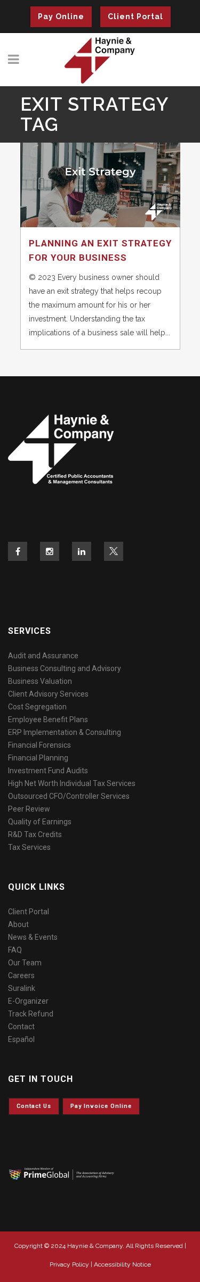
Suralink (21, 988)
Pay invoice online (101, 1106)
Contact (21, 1026)
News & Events (33, 937)
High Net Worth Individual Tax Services (71, 783)
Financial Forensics (39, 745)
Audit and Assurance (43, 655)
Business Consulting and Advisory (64, 668)
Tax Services (29, 847)
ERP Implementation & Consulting (64, 732)
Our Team (25, 962)
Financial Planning (38, 758)
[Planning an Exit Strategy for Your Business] (100, 185)
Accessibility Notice (122, 1264)
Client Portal (135, 16)
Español (21, 1039)
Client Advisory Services (48, 694)
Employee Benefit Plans (48, 719)
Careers (21, 975)
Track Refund (30, 1014)
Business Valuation (40, 681)
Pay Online (61, 16)
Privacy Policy (69, 1264)
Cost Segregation (37, 706)
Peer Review (29, 809)
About (18, 924)
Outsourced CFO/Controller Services (69, 796)
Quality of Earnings (39, 821)
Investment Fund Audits (48, 770)
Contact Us (34, 1106)
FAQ (15, 950)
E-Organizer (28, 1001)
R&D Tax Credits (35, 834)
